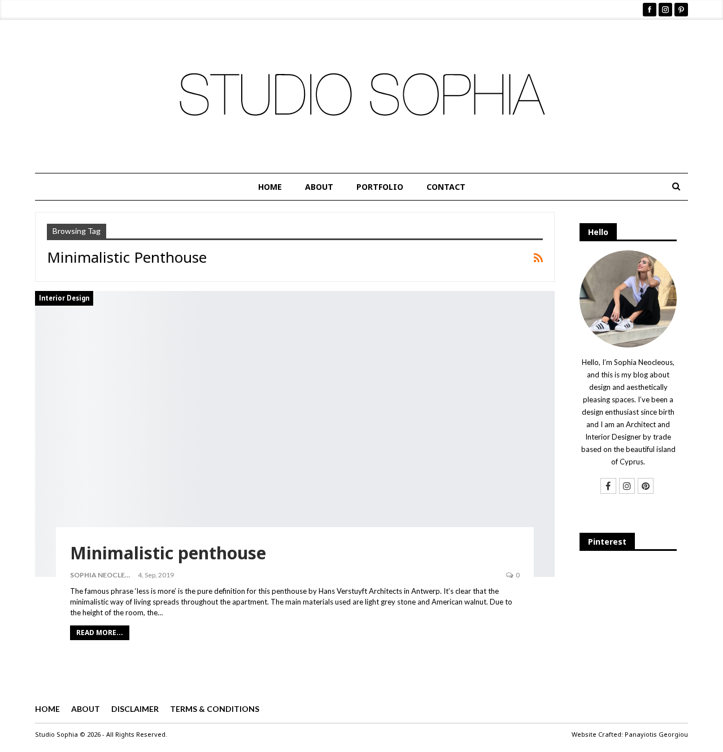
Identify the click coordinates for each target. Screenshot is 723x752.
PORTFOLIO (379, 186)
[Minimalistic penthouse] (295, 434)
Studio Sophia (56, 734)
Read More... (99, 632)
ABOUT (319, 186)
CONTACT (445, 186)
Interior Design (64, 298)
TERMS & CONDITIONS (214, 709)
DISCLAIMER (135, 709)
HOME (270, 186)
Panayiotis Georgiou (656, 734)
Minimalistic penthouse (168, 552)
